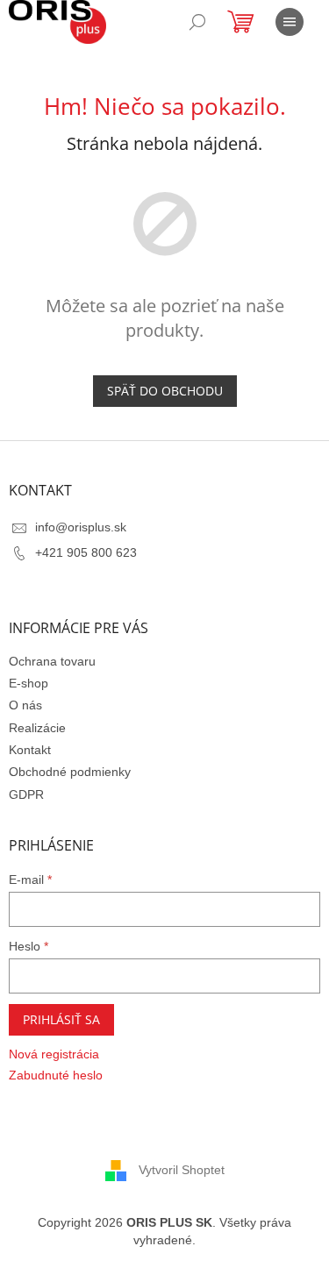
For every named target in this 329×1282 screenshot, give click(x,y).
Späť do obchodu (165, 390)
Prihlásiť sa (61, 1019)
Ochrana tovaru (52, 661)
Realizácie (37, 728)
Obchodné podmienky (70, 772)
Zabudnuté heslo (56, 1075)
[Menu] (289, 21)
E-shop (28, 683)
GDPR (26, 794)
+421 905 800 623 (86, 552)
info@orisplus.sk (80, 527)
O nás (25, 705)
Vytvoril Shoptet (182, 1170)
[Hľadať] (197, 21)
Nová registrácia (54, 1054)
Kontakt (30, 750)
